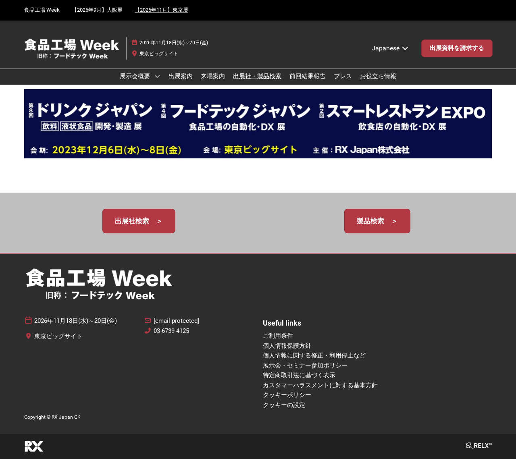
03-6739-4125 (171, 330)
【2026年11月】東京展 (161, 10)
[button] (457, 48)
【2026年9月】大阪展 (97, 10)
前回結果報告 (307, 76)
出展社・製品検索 (257, 76)
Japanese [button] (386, 48)
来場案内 (213, 76)
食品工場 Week (42, 10)
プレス (343, 76)
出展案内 (181, 76)
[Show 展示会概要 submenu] (157, 76)
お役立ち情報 (378, 76)
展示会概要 (136, 76)
